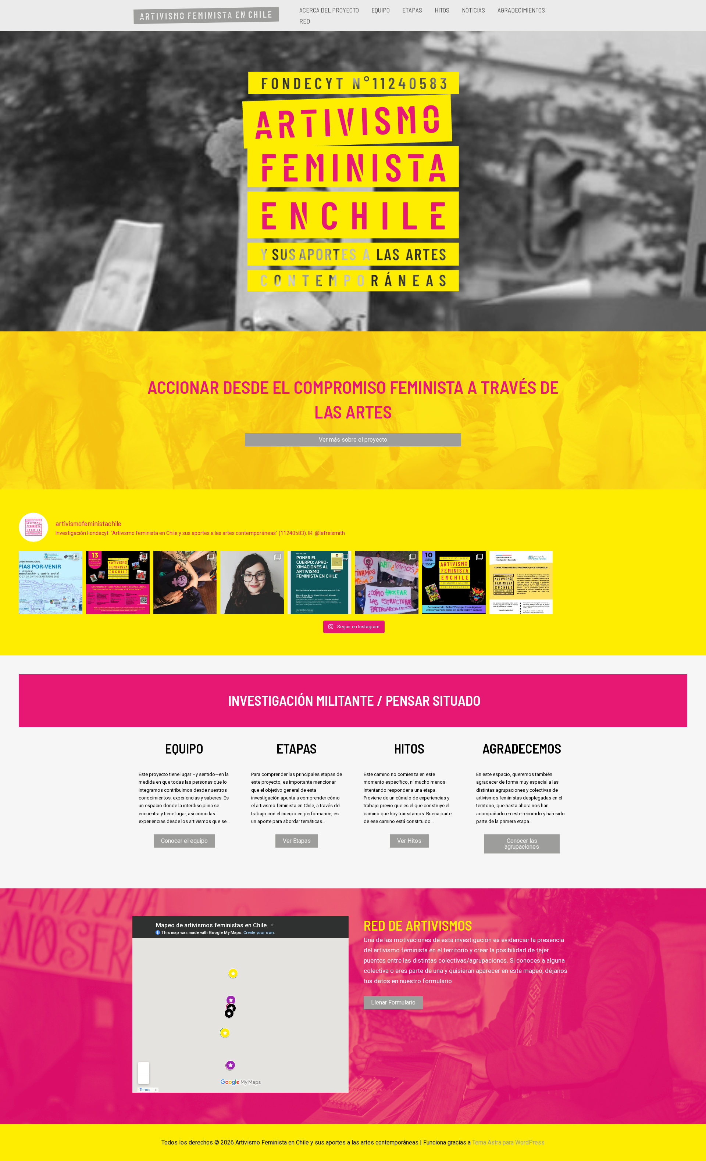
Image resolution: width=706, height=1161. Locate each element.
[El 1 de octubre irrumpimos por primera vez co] (185, 582)
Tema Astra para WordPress (508, 1142)
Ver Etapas (297, 840)
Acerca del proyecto (329, 10)
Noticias (473, 10)
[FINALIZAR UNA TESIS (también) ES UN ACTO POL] (252, 582)
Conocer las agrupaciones (521, 843)
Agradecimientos (521, 10)
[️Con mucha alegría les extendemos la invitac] (118, 582)
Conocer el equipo (184, 840)
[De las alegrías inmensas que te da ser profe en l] (386, 582)
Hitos (442, 10)
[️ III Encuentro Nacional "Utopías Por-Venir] (50, 582)
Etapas (412, 10)
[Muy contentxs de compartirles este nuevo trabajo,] (319, 582)
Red (304, 21)
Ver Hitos (409, 840)
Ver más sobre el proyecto (353, 439)
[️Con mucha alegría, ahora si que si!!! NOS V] (454, 582)
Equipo (380, 10)
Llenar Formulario (393, 1002)
